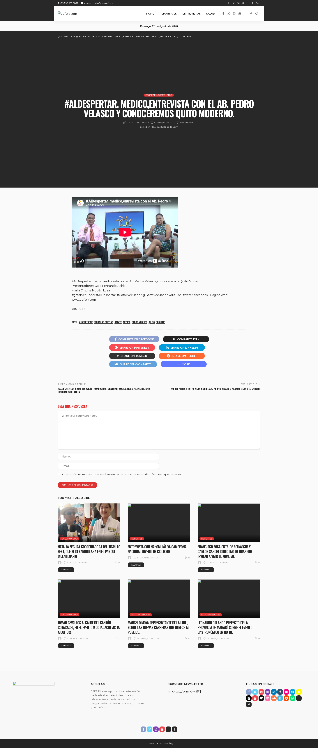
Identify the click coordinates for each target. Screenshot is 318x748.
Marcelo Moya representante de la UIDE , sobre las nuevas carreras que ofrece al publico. (158, 627)
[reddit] (286, 698)
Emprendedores (140, 614)
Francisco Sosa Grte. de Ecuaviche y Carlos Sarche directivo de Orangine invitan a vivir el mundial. (225, 551)
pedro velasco (139, 322)
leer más (66, 569)
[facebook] (228, 3)
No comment (187, 122)
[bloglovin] (261, 698)
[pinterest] (261, 692)
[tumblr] (280, 692)
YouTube (78, 309)
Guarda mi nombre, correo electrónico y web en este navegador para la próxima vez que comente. (121, 474)
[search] (257, 3)
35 (119, 638)
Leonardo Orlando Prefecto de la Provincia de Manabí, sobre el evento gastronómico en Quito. (225, 627)
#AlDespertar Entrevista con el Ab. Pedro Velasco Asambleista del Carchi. (215, 389)
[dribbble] (267, 698)
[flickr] (286, 692)
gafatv (118, 322)
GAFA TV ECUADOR (137, 122)
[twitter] (233, 3)
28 (189, 557)
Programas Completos (158, 95)
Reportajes (168, 13)
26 (119, 562)
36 (259, 562)
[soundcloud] (274, 698)
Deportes (136, 538)
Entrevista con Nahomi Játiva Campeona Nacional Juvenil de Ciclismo (157, 549)
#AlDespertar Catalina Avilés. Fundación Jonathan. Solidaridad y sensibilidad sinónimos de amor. (104, 390)
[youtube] (243, 3)
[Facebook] (252, 3)
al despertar (86, 322)
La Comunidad (69, 538)
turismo (160, 322)
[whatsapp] (292, 698)
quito (152, 322)
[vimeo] (280, 698)
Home (150, 13)
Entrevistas (191, 13)
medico (126, 322)
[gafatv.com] (67, 13)
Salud (210, 13)
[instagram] (238, 3)
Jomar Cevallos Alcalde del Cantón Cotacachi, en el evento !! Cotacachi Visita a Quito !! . (89, 627)
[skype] (292, 692)
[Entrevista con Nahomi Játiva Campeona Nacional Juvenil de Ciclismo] (159, 522)
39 (259, 638)
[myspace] (249, 698)
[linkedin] (274, 692)
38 (189, 638)
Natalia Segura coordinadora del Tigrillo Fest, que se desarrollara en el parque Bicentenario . (89, 551)
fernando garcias (103, 322)
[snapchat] (299, 692)
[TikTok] (247, 3)
